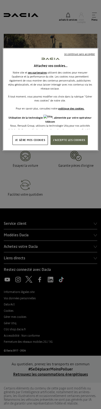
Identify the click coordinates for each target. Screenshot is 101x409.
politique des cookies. (71, 108)
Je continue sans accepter (79, 54)
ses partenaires (37, 72)
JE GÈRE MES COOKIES (30, 140)
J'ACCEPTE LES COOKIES (69, 140)
